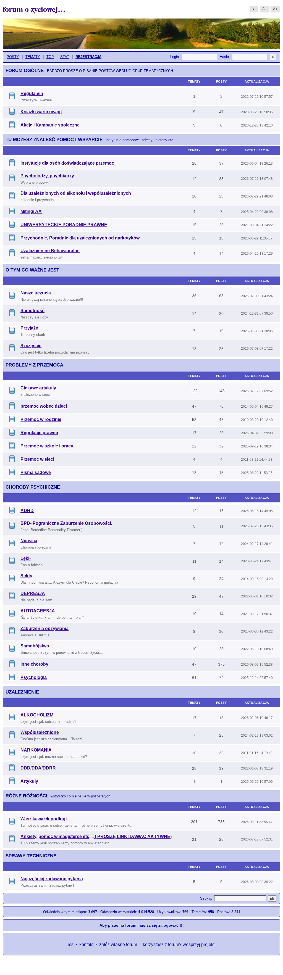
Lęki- (25, 558)
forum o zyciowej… (34, 9)
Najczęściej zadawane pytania (51, 878)
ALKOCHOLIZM (36, 715)
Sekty (26, 575)
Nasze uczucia (35, 293)
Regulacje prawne (39, 432)
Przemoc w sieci (37, 459)
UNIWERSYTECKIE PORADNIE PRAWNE (63, 224)
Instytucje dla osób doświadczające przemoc (67, 163)
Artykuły (29, 781)
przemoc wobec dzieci (43, 406)
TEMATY (32, 57)
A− (264, 9)
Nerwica (28, 540)
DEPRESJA (32, 593)
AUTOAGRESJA (37, 610)
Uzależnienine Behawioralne (50, 250)
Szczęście (30, 345)
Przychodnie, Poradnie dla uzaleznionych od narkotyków (80, 238)
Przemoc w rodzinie (40, 419)
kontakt (86, 944)
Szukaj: (206, 898)
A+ (275, 9)
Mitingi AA (31, 211)
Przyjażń (29, 328)
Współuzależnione (39, 732)
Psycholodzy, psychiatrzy (47, 175)
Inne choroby (34, 664)
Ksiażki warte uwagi (41, 111)
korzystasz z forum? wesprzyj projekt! (179, 944)
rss (71, 944)
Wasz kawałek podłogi (43, 818)
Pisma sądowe (35, 472)
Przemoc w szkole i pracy (46, 446)
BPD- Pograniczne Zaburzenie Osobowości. (66, 523)
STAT (64, 57)
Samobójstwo (34, 646)
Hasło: (225, 57)
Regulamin (31, 93)
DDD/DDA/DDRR (38, 768)
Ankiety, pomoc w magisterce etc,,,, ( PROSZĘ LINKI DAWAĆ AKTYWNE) (96, 836)
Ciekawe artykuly (38, 388)
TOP (50, 57)
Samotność (32, 310)
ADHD (27, 510)
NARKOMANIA (36, 750)
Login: (175, 57)
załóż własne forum (118, 944)
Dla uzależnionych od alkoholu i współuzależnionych (75, 193)
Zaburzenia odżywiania (44, 628)
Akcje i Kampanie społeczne (50, 125)
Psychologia (33, 677)
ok (272, 898)
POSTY (13, 57)
